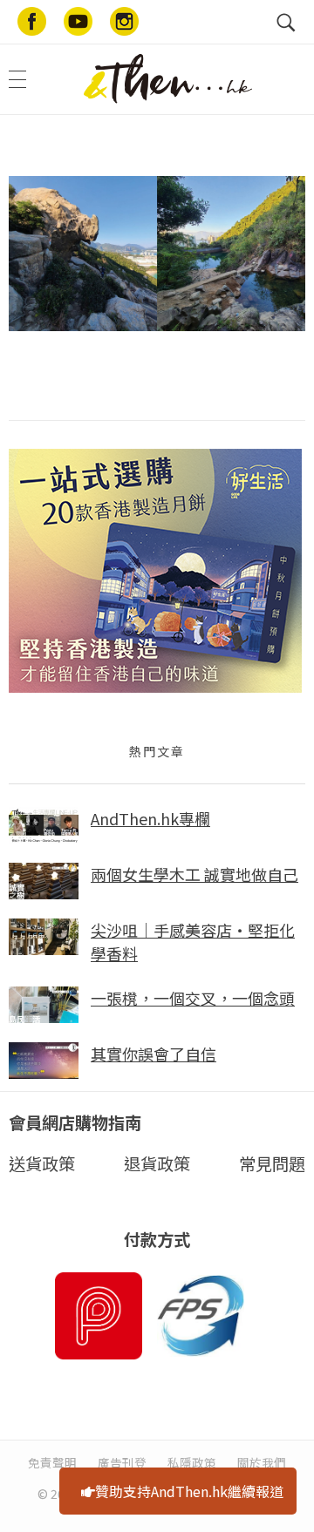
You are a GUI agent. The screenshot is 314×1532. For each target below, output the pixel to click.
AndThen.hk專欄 (150, 818)
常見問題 (272, 1163)
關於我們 (261, 1462)
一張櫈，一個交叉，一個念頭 (193, 997)
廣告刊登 (122, 1462)
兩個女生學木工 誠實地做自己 (194, 874)
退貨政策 (157, 1163)
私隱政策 (191, 1462)
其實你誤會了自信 (153, 1053)
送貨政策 (42, 1163)
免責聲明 (52, 1462)
